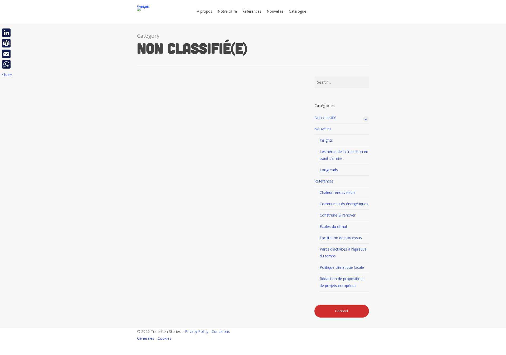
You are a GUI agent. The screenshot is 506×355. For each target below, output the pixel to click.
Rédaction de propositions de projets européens (342, 282)
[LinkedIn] (7, 32)
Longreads (329, 169)
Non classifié (340, 118)
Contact (341, 310)
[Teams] (7, 43)
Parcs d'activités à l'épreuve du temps (343, 252)
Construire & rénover (338, 215)
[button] (253, 351)
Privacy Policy (196, 331)
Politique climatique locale (342, 267)
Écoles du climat (333, 226)
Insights (326, 140)
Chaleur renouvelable (338, 192)
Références (324, 181)
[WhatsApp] (7, 64)
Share (7, 74)
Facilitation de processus (341, 237)
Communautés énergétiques (344, 203)
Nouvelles (322, 128)
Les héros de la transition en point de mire (344, 155)
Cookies (164, 338)
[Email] (7, 54)
